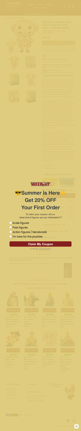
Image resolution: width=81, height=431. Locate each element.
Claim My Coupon (40, 244)
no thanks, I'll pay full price (40, 249)
